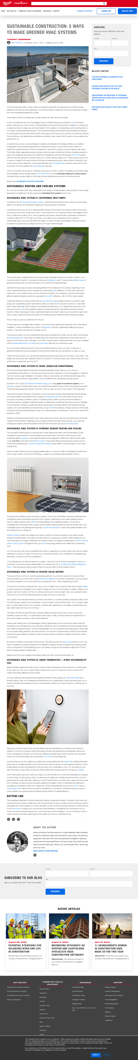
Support (56, 11)
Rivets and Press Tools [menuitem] (47, 1018)
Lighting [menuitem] (42, 1009)
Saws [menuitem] (41, 1022)
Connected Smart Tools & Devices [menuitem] (18, 995)
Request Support (85, 11)
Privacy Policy (60, 1045)
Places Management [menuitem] (111, 1004)
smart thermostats (73, 678)
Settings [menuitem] (107, 1012)
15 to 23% (47, 756)
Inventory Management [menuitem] (112, 991)
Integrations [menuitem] (109, 1020)
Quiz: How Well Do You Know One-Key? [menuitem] (84, 1009)
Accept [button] (96, 1055)
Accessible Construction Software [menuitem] (18, 987)
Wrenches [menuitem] (43, 1030)
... (9, 961)
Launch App (106, 11)
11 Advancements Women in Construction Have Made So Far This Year (111, 948)
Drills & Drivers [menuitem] (44, 989)
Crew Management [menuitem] (111, 999)
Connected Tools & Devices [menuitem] (114, 995)
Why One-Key (12, 11)
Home (3, 11)
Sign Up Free (127, 11)
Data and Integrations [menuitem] (14, 999)
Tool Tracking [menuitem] (109, 1008)
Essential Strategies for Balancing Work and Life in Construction (25, 948)
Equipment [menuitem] (43, 993)
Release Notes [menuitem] (77, 1004)
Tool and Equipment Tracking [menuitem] (16, 991)
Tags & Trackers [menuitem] (45, 1026)
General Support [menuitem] (110, 1016)
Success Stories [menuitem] (77, 991)
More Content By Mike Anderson (45, 851)
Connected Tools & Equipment (30, 11)
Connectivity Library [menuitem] (78, 995)
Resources (47, 11)
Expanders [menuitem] (43, 997)
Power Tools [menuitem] (44, 1014)
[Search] (104, 3)
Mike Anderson (16, 43)
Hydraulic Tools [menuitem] (45, 1005)
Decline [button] (107, 1055)
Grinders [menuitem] (42, 1001)
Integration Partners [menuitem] (78, 999)
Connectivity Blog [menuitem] (78, 987)
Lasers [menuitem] (42, 1034)
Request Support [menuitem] (110, 987)
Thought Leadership (19, 39)
